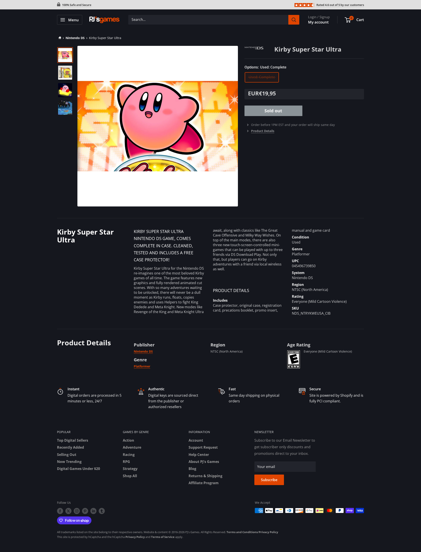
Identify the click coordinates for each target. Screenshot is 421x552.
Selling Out (66, 454)
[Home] (59, 38)
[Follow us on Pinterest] (85, 511)
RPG (126, 461)
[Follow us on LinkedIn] (93, 511)
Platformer (142, 366)
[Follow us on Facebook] (60, 511)
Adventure (132, 447)
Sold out (273, 111)
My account (318, 22)
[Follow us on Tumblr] (102, 511)
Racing (129, 454)
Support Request (203, 447)
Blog (192, 468)
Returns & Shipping (205, 475)
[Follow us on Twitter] (68, 511)
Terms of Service (163, 537)
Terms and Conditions (242, 532)
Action (128, 440)
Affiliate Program (204, 482)
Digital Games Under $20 (78, 468)
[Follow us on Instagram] (77, 511)
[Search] (293, 20)
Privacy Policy (268, 532)
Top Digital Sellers (72, 440)
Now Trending (69, 461)
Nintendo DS (75, 38)
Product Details (262, 131)
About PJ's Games (204, 461)
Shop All (130, 475)
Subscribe (269, 479)
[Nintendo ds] (259, 48)
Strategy (130, 468)
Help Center (199, 454)
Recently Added (70, 447)
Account (196, 440)
